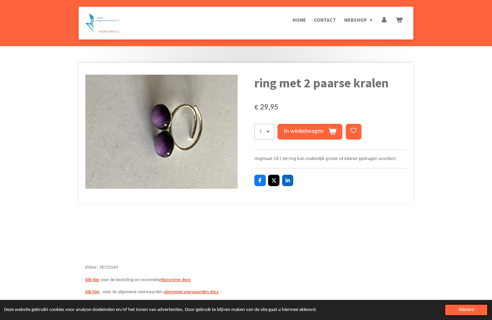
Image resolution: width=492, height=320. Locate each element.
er (98, 292)
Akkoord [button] (466, 310)
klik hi (90, 292)
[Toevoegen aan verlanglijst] (353, 132)
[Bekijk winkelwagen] (399, 20)
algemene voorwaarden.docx (191, 292)
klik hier (92, 280)
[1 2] (264, 132)
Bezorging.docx (175, 280)
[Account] (384, 20)
